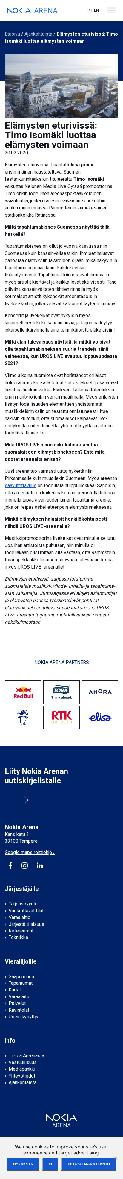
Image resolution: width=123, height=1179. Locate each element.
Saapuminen (21, 976)
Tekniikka (18, 937)
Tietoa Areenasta (26, 1055)
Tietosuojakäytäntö (88, 1164)
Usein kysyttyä (24, 1017)
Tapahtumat (21, 983)
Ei (50, 1164)
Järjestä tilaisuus (26, 924)
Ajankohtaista (38, 34)
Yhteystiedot (22, 1076)
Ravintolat (19, 1010)
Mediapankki (22, 1069)
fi (87, 10)
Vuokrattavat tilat (26, 911)
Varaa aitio (19, 917)
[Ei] (116, 1158)
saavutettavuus (20, 485)
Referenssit (21, 931)
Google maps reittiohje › (30, 852)
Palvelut (17, 1003)
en (96, 10)
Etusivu (12, 34)
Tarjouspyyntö (23, 904)
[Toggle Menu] (111, 10)
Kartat (15, 990)
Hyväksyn (23, 1164)
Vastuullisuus (23, 1062)
